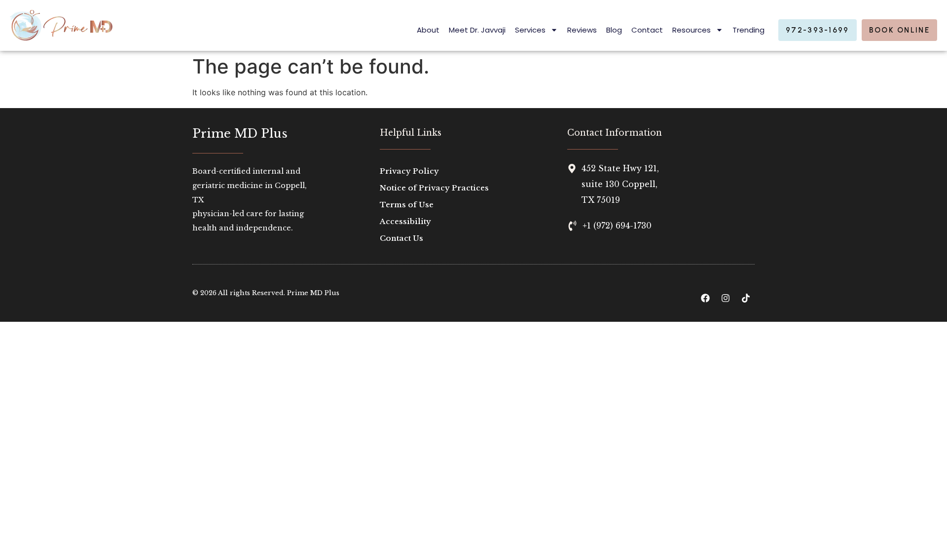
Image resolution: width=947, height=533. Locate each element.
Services (530, 30)
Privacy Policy (409, 171)
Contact (647, 30)
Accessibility (405, 221)
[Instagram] (725, 298)
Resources (691, 30)
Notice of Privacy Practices (434, 187)
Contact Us (401, 238)
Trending (748, 30)
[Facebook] (705, 298)
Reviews (582, 30)
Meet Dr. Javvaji (477, 30)
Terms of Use (407, 204)
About (428, 30)
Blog (614, 30)
